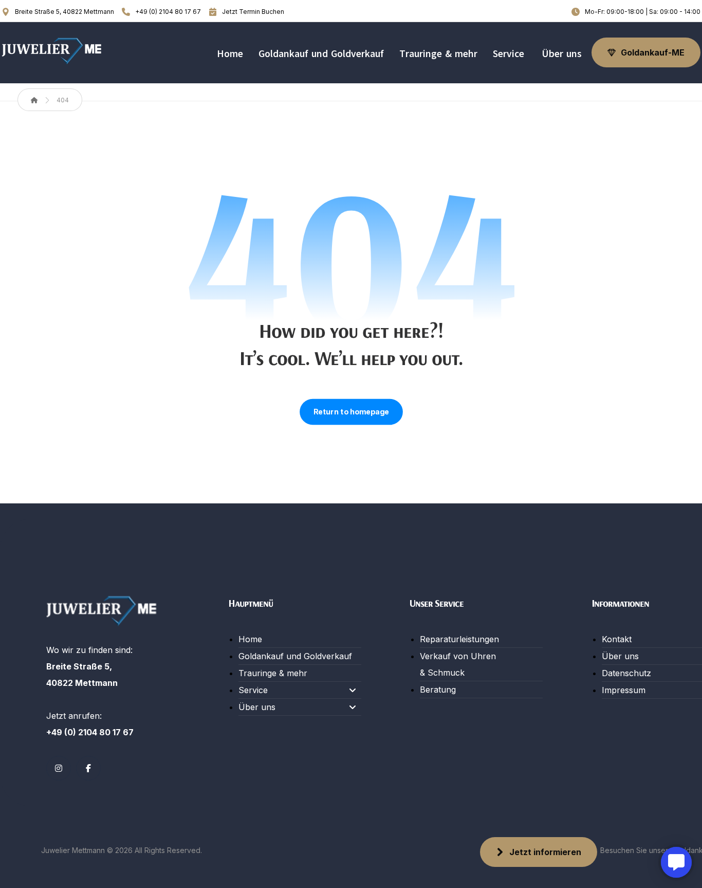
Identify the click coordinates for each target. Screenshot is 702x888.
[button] (58, 768)
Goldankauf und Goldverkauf (295, 656)
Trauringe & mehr (272, 673)
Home (250, 639)
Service (253, 690)
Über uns (256, 707)
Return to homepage (351, 411)
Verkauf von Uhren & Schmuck (458, 664)
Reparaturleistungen (459, 639)
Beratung (438, 689)
